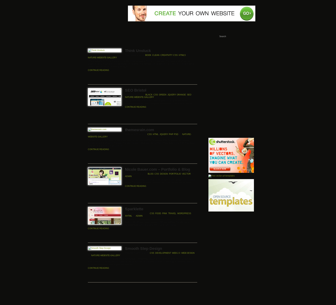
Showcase (105, 37)
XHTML (128, 216)
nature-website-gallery (102, 57)
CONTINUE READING (98, 70)
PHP (171, 134)
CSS (175, 55)
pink (164, 213)
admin (128, 176)
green (162, 94)
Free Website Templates (132, 37)
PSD (176, 134)
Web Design (188, 253)
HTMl (156, 134)
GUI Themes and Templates (199, 37)
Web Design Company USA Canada (97, 3)
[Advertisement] (231, 69)
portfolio (175, 174)
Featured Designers (168, 37)
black (148, 94)
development (163, 253)
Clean (155, 55)
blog (150, 174)
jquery (171, 94)
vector (186, 174)
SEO (189, 94)
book (148, 55)
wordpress (184, 213)
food (158, 213)
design (164, 174)
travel (172, 213)
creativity (166, 55)
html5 (182, 55)
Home (88, 37)
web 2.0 (176, 253)
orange (181, 94)
